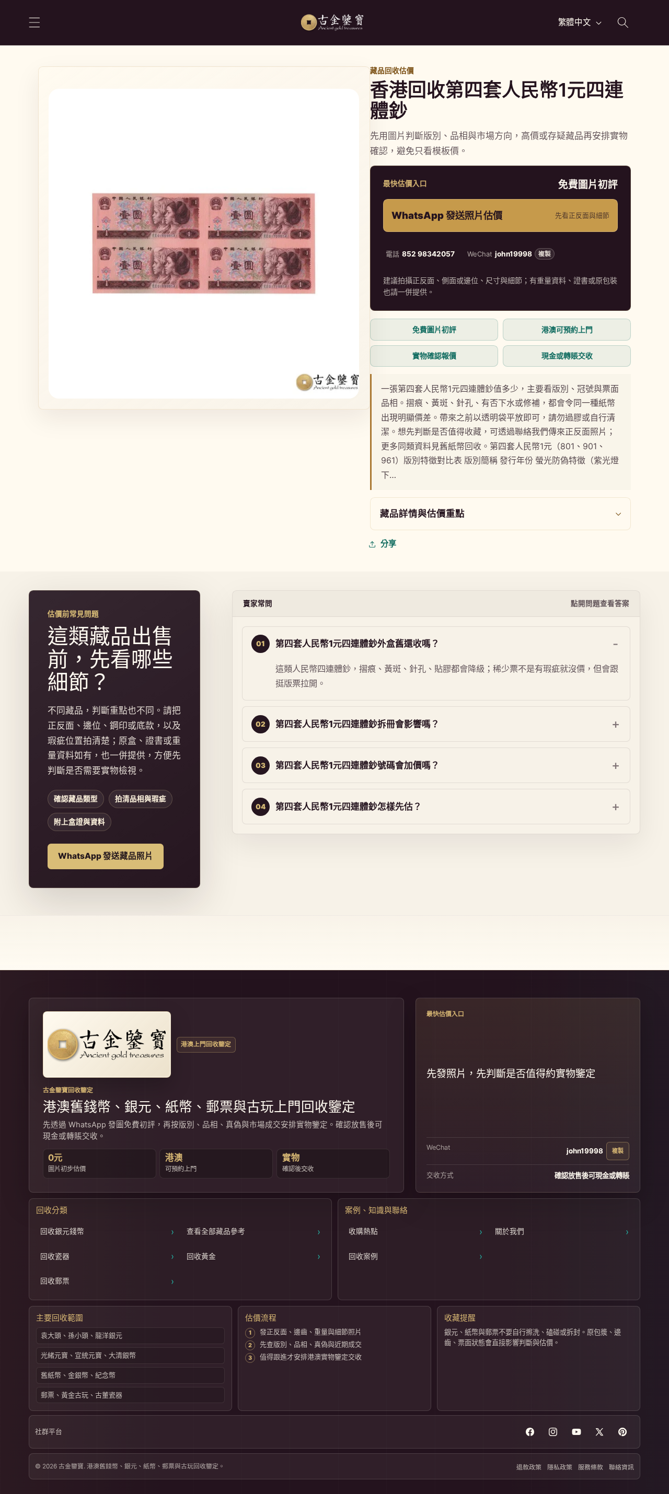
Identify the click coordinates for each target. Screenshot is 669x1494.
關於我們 (562, 1231)
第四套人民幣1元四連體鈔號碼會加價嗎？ (357, 765)
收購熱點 (415, 1231)
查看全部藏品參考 (253, 1231)
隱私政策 (559, 1467)
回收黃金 (253, 1256)
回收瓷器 (107, 1256)
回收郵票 (107, 1281)
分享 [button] (388, 543)
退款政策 (528, 1467)
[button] (34, 22)
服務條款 (590, 1467)
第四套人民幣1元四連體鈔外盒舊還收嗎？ (357, 643)
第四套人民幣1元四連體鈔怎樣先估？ (348, 806)
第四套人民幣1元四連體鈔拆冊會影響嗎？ (357, 724)
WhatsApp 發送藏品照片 (105, 856)
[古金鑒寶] (107, 1044)
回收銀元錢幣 (107, 1231)
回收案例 (415, 1256)
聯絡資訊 (621, 1467)
